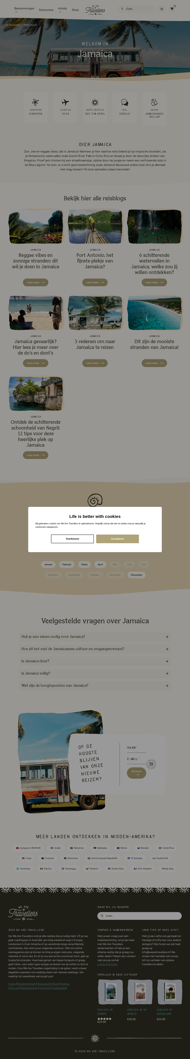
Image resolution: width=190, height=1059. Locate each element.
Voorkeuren (72, 539)
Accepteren (117, 539)
